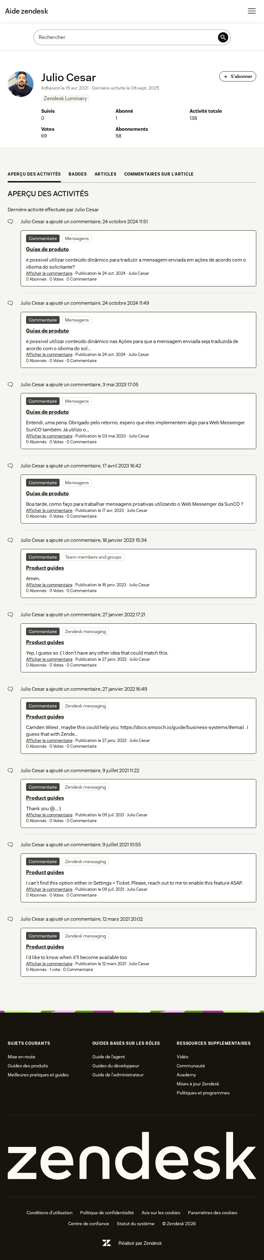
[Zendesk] (132, 1156)
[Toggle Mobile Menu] (252, 11)
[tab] (34, 175)
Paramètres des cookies (212, 1212)
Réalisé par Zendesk (140, 1243)
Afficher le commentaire (49, 273)
